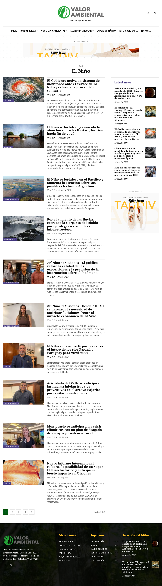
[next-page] (31, 512)
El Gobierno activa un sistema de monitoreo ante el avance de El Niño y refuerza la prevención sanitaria (73, 86)
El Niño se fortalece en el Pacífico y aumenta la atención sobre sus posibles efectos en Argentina (75, 183)
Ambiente (8, 147)
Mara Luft (51, 94)
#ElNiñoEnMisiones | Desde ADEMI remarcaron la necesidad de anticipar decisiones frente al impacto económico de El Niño (75, 311)
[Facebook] (142, 13)
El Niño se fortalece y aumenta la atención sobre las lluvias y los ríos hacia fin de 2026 (75, 130)
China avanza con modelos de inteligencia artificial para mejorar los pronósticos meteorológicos (128, 153)
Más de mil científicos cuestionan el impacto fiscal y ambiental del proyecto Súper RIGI (127, 171)
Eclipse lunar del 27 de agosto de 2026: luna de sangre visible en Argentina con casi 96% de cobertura (128, 93)
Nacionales (9, 101)
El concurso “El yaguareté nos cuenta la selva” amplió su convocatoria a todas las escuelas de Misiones (128, 114)
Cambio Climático (11, 199)
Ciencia (7, 366)
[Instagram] (148, 13)
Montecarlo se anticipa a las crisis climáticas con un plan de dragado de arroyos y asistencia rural (74, 430)
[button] (155, 13)
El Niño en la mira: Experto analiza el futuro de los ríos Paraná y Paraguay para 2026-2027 (75, 350)
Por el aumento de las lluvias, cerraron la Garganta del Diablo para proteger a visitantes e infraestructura (72, 224)
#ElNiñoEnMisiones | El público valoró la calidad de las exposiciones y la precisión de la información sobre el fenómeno (73, 268)
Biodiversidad (10, 239)
